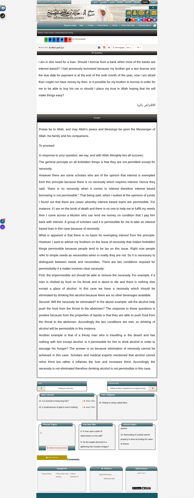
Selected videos (145, 25)
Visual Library (103, 25)
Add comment (53, 457)
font (128, 47)
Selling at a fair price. (66, 388)
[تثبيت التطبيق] (2, 227)
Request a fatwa (70, 25)
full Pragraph (119, 47)
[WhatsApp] (46, 39)
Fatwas (91, 25)
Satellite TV (74, 476)
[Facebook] (58, 39)
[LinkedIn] (54, 39)
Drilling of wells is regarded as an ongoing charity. (128, 388)
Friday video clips (128, 25)
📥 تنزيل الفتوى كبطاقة (56, 47)
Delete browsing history (58, 448)
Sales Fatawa (49, 32)
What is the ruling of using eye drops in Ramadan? (63, 413)
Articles (58, 476)
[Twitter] (62, 39)
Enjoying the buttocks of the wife (55, 407)
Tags (81, 25)
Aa (138, 47)
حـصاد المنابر (141, 473)
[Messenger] (50, 39)
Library (114, 25)
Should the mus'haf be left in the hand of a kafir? (122, 407)
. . (46, 495)
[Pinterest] (66, 39)
